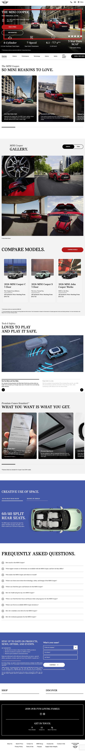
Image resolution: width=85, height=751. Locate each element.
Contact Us (30, 744)
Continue (53, 665)
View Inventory (12, 32)
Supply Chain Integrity (51, 746)
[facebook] (41, 714)
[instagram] (44, 714)
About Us (9, 744)
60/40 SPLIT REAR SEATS (10, 498)
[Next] (81, 389)
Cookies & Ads (61, 744)
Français (39, 746)
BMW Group (39, 744)
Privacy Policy (19, 746)
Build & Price (12, 27)
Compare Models (72, 249)
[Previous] (3, 389)
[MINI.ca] (4, 2)
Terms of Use (29, 746)
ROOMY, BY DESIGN (33, 498)
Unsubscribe (50, 744)
